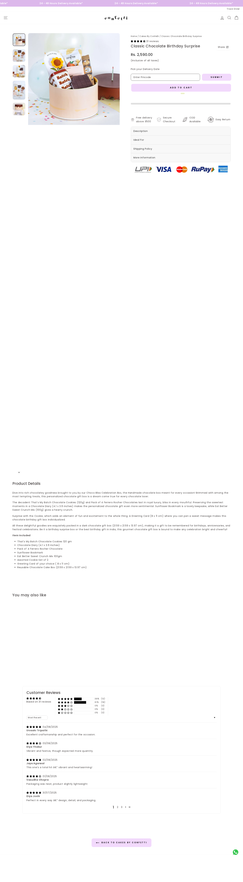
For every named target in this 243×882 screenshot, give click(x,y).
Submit (217, 77)
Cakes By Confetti (149, 36)
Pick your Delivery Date (145, 69)
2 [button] (117, 807)
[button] (138, 41)
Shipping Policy (142, 148)
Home (134, 36)
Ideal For (138, 140)
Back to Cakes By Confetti (124, 842)
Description (140, 131)
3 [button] (121, 807)
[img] (34, 727)
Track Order (233, 9)
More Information (144, 157)
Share (221, 47)
